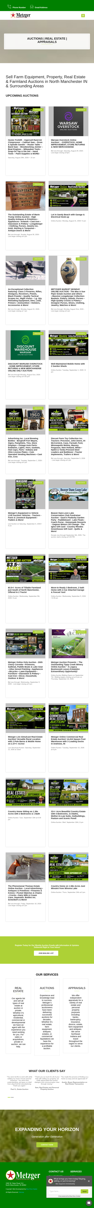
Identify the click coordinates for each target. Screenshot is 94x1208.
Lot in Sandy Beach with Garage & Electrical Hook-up (68, 215)
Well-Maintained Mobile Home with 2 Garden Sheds (68, 365)
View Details (25, 121)
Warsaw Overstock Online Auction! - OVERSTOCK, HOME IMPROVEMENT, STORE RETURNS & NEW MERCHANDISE (68, 143)
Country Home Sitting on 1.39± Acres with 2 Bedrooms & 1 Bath (24, 812)
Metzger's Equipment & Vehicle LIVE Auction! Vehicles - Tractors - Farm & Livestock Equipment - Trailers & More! (24, 516)
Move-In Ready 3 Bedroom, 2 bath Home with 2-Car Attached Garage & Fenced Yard (67, 589)
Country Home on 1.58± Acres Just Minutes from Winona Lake (68, 887)
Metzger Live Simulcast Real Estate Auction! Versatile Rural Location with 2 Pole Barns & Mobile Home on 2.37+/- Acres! (25, 740)
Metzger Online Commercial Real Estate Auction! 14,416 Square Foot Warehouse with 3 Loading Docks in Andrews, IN (68, 740)
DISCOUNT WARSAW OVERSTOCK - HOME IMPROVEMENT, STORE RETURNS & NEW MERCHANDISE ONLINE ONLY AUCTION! (25, 367)
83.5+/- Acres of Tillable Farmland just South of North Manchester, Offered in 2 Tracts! (24, 589)
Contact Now (47, 1145)
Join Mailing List (46, 953)
